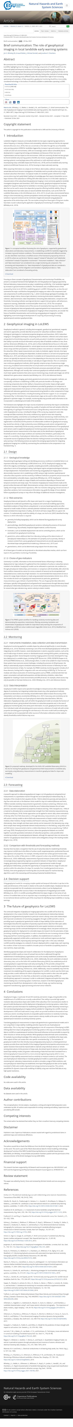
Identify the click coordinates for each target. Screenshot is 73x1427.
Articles (6, 26)
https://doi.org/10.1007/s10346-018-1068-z (41, 1273)
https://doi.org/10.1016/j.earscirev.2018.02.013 (47, 1279)
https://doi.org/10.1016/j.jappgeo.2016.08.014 (49, 1308)
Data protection (23, 1415)
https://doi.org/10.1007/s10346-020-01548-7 (43, 1206)
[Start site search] (68, 26)
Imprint (13, 1415)
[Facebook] (14, 102)
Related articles (63, 31)
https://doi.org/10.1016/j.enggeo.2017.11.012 (47, 1212)
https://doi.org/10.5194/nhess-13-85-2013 (18, 1241)
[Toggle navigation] (66, 5)
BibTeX (8, 92)
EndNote (8, 95)
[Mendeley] (6, 102)
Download (9, 274)
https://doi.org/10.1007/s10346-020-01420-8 (37, 1267)
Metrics (53, 31)
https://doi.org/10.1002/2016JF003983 (53, 1319)
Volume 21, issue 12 (16, 26)
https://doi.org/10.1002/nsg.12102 (15, 1232)
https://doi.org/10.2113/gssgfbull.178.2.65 (18, 1336)
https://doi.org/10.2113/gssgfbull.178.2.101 (30, 1247)
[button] (50, 26)
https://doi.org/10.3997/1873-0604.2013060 (19, 1290)
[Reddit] (10, 102)
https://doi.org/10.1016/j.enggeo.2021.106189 (19, 1371)
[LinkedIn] (18, 102)
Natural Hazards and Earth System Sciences (46, 5)
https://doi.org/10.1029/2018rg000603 (17, 1360)
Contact (6, 1415)
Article (37, 31)
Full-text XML (10, 89)
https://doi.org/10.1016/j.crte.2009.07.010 (18, 1258)
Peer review (45, 31)
